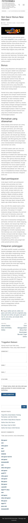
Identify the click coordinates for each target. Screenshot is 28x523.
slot (2, 443)
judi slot (14, 313)
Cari (24, 406)
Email (3, 372)
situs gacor (4, 445)
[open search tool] (19, 5)
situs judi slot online (7, 315)
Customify (13, 520)
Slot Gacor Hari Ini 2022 (8, 425)
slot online (9, 317)
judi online (8, 313)
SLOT (3, 451)
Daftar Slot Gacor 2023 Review (10, 428)
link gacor (4, 440)
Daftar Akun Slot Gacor (8, 422)
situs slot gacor (6, 467)
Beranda (4, 11)
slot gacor (17, 315)
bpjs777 (3, 503)
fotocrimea (8, 1)
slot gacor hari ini (6, 456)
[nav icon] (23, 4)
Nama (3, 365)
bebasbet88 (5, 462)
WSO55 (3, 454)
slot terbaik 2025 (18, 317)
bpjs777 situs (5, 489)
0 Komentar (5, 24)
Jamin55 (3, 487)
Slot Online (21, 22)
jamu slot (4, 506)
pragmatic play (21, 313)
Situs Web (4, 379)
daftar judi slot (12, 311)
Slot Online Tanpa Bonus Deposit (11, 419)
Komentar (4, 351)
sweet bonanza (5, 319)
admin (4, 22)
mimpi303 (11, 39)
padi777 (3, 473)
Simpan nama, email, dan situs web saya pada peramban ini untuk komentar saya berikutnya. (14, 388)
